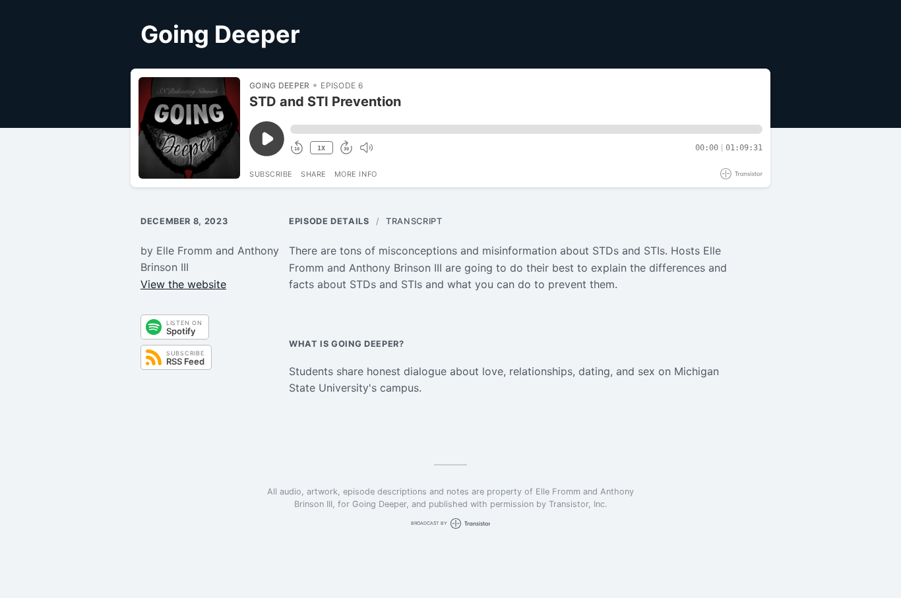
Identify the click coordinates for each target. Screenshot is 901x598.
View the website (183, 284)
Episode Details (329, 221)
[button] (526, 129)
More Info (355, 174)
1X (321, 148)
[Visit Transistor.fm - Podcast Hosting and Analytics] (741, 173)
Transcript (414, 221)
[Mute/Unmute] (366, 148)
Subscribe (271, 174)
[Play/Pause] (189, 127)
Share (313, 174)
